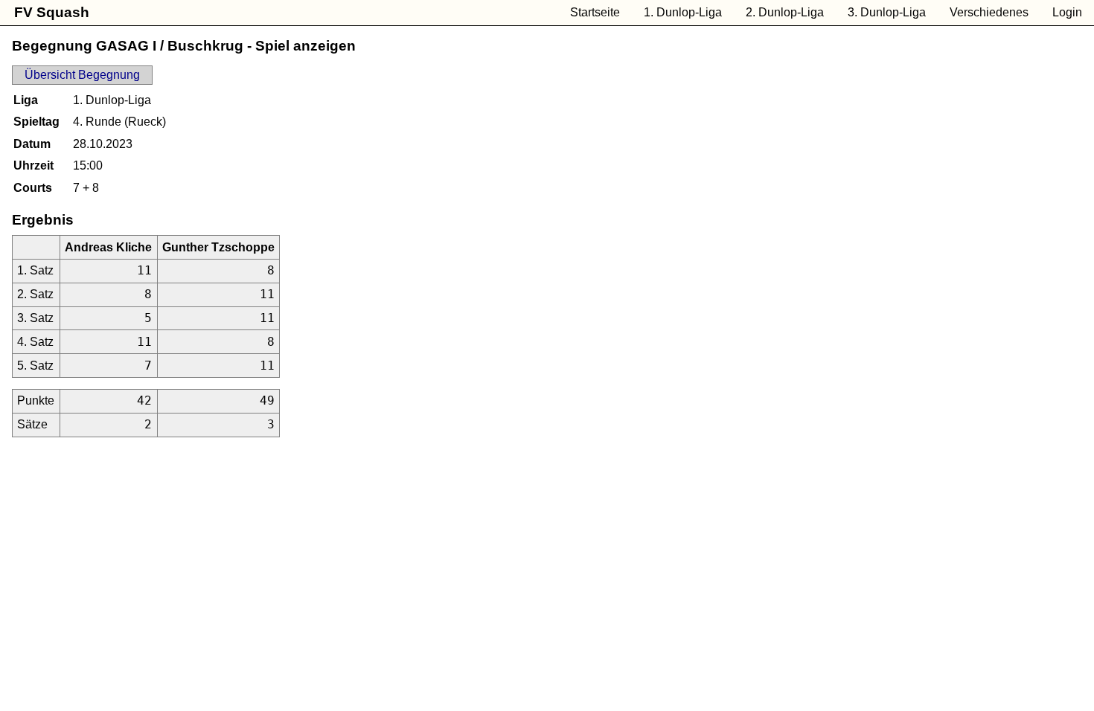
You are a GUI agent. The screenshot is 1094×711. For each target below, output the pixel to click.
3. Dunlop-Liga (887, 12)
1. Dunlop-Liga (683, 12)
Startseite (595, 12)
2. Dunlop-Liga (785, 12)
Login (1067, 12)
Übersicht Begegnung (82, 74)
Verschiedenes (989, 12)
